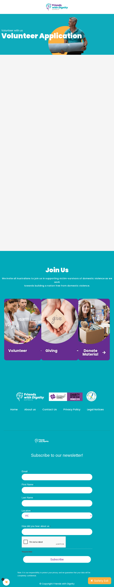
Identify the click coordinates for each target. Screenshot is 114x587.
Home (14, 409)
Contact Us (49, 409)
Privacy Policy (71, 409)
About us (30, 409)
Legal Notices (95, 409)
